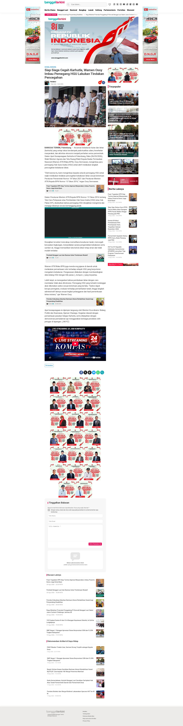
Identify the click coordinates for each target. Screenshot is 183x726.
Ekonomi (130, 10)
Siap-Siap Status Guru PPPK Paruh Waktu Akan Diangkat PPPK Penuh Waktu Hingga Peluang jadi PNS (121, 170)
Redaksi (53, 82)
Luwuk (90, 10)
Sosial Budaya (113, 132)
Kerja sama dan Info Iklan (89, 718)
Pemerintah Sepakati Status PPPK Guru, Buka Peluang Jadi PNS (117, 238)
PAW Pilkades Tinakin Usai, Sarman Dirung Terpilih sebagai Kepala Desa (70, 648)
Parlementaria (110, 10)
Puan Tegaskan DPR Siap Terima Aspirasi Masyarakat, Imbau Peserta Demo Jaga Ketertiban (71, 187)
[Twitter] (117, 4)
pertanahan (49, 365)
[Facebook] (114, 4)
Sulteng (98, 10)
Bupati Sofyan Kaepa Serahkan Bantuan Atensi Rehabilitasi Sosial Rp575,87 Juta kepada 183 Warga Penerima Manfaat (70, 670)
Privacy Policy (86, 721)
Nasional (73, 10)
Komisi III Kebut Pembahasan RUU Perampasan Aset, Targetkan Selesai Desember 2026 (114, 224)
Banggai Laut (62, 10)
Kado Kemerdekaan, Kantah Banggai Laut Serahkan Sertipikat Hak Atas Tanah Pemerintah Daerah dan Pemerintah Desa (70, 681)
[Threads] (130, 4)
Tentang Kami (86, 714)
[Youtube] (124, 4)
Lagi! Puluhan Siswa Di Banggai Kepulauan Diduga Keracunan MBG (121, 102)
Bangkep (82, 10)
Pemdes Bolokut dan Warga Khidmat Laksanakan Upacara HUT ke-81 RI (71, 692)
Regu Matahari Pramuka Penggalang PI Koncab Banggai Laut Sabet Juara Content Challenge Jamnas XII (71, 15)
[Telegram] (137, 4)
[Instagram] (120, 4)
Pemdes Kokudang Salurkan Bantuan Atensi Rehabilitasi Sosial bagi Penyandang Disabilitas (70, 300)
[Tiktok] (127, 4)
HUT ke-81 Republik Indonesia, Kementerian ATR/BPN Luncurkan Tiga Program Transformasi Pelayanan (116, 251)
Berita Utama (50, 10)
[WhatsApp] (133, 4)
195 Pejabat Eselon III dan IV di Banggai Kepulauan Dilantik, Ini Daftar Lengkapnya (129, 15)
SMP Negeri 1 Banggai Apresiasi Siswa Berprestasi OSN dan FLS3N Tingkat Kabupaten (70, 659)
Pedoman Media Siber (88, 716)
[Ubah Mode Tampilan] (110, 4)
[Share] (103, 82)
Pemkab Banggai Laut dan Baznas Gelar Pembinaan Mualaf (67, 255)
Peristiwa (121, 10)
